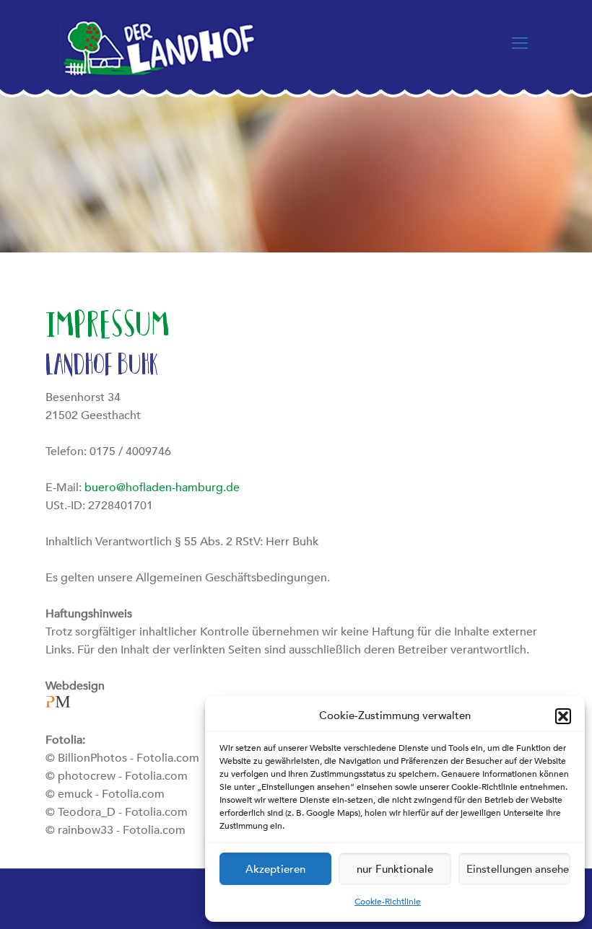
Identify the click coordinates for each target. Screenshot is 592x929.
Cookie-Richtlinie (387, 901)
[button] (563, 716)
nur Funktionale (395, 869)
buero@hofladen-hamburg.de (162, 488)
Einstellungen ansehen (518, 869)
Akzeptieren (275, 869)
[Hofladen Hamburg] (160, 43)
